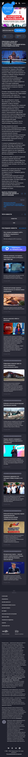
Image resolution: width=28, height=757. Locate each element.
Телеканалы (19, 718)
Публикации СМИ (6, 625)
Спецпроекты (5, 599)
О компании (4, 596)
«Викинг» (20, 678)
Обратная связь (5, 616)
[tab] (8, 30)
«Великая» (9, 679)
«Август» (9, 676)
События (4, 622)
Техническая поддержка (7, 619)
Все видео (4, 610)
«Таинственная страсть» (7, 681)
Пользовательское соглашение (9, 613)
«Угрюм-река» (13, 678)
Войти (23, 3)
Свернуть (14, 592)
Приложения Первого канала (8, 605)
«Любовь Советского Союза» (18, 676)
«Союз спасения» (6, 678)
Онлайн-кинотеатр (6, 602)
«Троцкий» (4, 679)
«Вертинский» (16, 679)
